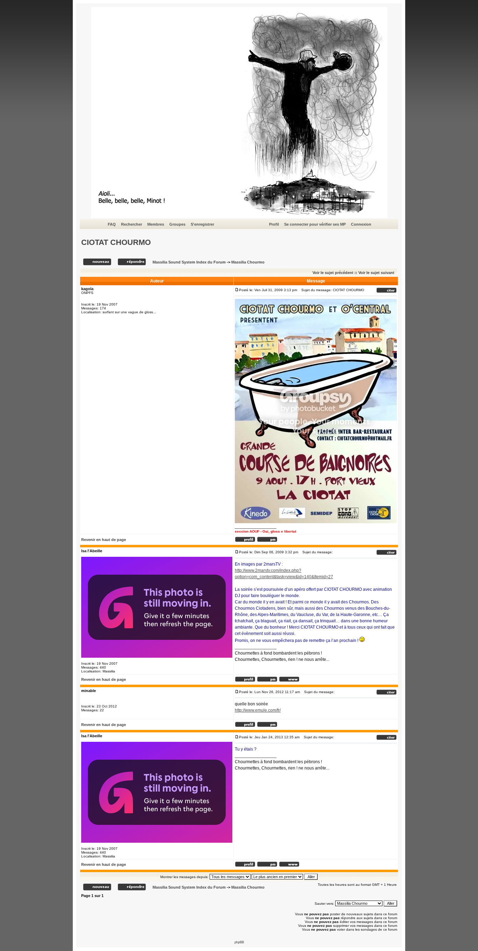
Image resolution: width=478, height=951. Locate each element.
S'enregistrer (202, 224)
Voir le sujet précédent (332, 273)
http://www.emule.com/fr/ (258, 710)
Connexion (361, 224)
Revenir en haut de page (103, 540)
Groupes (177, 224)
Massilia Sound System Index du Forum (189, 262)
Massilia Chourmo (248, 262)
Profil (274, 224)
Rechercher (131, 224)
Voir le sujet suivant (376, 273)
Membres (155, 224)
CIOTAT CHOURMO (116, 242)
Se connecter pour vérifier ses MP (315, 224)
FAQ (112, 224)
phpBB (239, 942)
